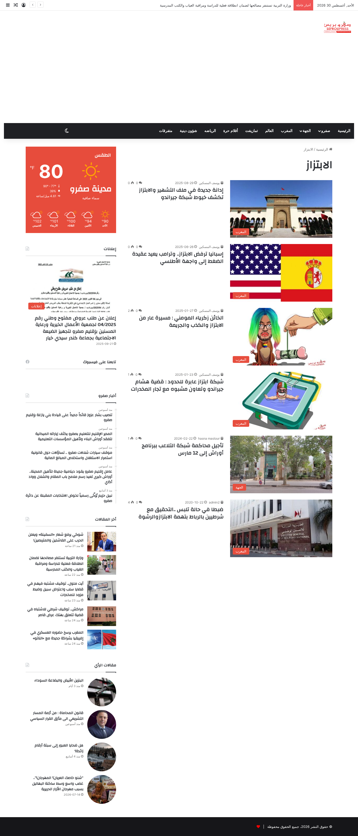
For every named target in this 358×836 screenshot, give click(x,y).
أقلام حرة (230, 131)
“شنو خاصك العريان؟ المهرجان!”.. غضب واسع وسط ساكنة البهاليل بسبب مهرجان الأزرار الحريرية (57, 783)
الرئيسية (344, 131)
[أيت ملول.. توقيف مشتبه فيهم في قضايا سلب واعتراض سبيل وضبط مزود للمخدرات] (101, 590)
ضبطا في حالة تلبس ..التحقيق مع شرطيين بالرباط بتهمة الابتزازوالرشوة (181, 513)
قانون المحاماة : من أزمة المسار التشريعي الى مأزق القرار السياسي (56, 716)
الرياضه (210, 131)
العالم (269, 131)
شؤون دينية (188, 131)
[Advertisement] (179, 83)
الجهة (307, 131)
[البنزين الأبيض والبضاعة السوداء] (101, 692)
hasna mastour (209, 438)
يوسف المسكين (209, 183)
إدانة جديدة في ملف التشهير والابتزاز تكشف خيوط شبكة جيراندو (181, 193)
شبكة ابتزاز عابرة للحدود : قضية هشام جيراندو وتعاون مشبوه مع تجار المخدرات (177, 385)
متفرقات (165, 131)
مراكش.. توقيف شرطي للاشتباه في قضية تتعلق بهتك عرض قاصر (55, 612)
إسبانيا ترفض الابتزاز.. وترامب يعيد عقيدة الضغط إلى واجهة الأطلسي (178, 257)
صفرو (325, 131)
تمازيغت (251, 131)
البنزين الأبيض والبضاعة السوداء (58, 680)
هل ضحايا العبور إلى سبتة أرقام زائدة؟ (59, 748)
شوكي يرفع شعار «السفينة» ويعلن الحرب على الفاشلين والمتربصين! (55, 537)
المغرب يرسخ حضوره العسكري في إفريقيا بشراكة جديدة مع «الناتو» (56, 635)
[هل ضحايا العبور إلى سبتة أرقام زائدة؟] (101, 757)
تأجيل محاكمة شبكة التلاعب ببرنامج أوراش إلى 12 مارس (183, 449)
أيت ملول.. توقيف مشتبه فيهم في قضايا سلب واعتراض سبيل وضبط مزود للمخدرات (55, 589)
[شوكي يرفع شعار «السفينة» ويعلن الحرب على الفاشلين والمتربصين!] (101, 541)
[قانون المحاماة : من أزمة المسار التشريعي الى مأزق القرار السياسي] (101, 724)
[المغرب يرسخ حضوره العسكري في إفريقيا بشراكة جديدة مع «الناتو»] (101, 639)
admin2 (214, 502)
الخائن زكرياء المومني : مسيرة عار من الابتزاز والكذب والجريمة (181, 321)
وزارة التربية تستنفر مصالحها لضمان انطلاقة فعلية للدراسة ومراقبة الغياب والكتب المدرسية (56, 564)
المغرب (286, 131)
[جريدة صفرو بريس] (337, 27)
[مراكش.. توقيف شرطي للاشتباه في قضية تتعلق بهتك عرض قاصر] (101, 616)
